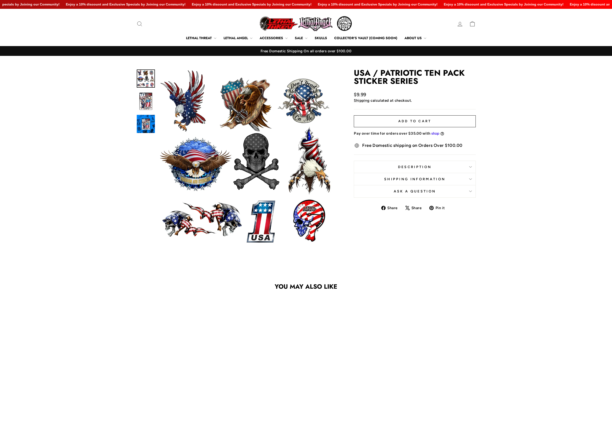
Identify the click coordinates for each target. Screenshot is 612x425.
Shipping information (414, 179)
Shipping (362, 100)
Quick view (176, 376)
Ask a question (415, 191)
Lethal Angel (236, 38)
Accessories (272, 38)
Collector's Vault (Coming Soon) (365, 38)
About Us (413, 38)
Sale (299, 38)
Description (415, 167)
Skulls (321, 38)
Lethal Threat (199, 38)
